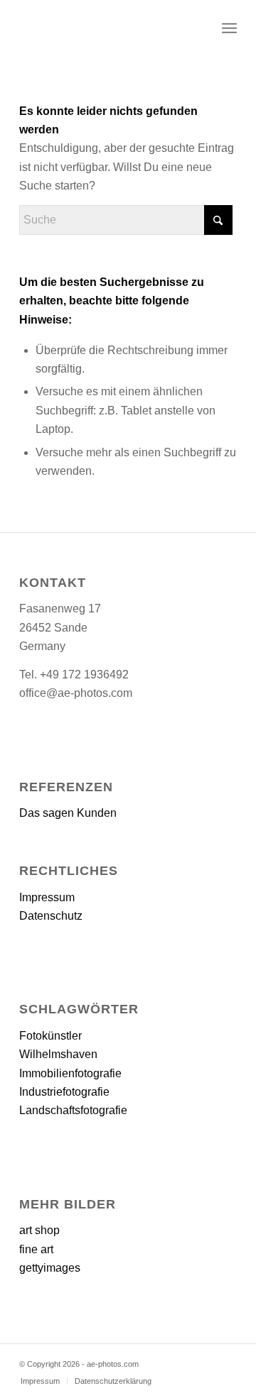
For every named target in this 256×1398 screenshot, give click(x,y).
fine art (36, 1249)
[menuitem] (229, 28)
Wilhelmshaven (58, 1054)
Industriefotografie (64, 1092)
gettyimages (49, 1268)
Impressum (47, 897)
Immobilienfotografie (70, 1073)
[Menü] (229, 28)
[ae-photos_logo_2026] (106, 28)
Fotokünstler (50, 1036)
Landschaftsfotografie (73, 1110)
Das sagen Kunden (68, 813)
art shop (39, 1230)
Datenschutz (50, 916)
